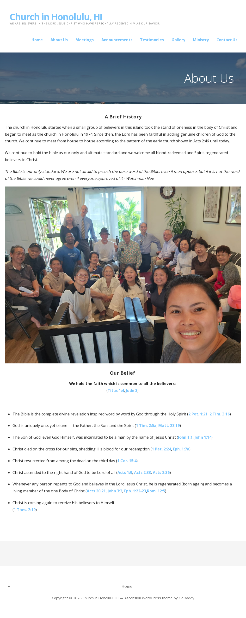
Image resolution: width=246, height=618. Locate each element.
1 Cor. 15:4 (126, 460)
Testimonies (152, 39)
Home (37, 39)
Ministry (201, 39)
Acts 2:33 (142, 472)
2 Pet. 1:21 (198, 414)
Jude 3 (131, 390)
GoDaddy (186, 597)
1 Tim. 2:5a (146, 425)
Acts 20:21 (96, 491)
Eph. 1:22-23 (135, 491)
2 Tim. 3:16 (219, 414)
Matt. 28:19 (169, 425)
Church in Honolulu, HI (56, 16)
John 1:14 (203, 437)
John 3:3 (115, 491)
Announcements (116, 39)
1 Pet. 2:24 (161, 449)
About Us (59, 39)
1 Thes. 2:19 (25, 509)
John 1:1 (185, 437)
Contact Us (226, 39)
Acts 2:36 (161, 472)
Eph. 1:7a (181, 449)
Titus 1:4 (116, 390)
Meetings (84, 39)
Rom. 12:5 (156, 491)
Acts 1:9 (124, 472)
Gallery (178, 39)
